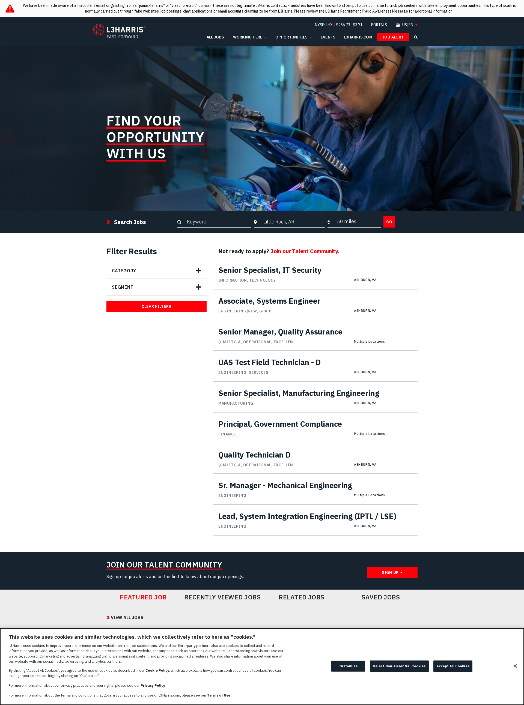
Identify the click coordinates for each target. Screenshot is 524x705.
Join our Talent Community (304, 251)
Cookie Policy (157, 670)
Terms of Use (218, 695)
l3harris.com (358, 37)
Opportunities (291, 37)
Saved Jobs (381, 597)
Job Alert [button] (393, 37)
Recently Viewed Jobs (222, 597)
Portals (379, 25)
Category (124, 270)
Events (328, 37)
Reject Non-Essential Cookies (399, 666)
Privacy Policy (153, 685)
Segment (122, 287)
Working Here (248, 37)
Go (389, 221)
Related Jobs (301, 597)
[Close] (515, 666)
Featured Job (143, 597)
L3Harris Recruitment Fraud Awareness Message (366, 11)
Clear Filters (156, 306)
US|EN (407, 25)
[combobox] (293, 221)
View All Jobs (127, 617)
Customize (348, 666)
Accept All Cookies (452, 666)
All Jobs (215, 37)
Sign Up (390, 572)
